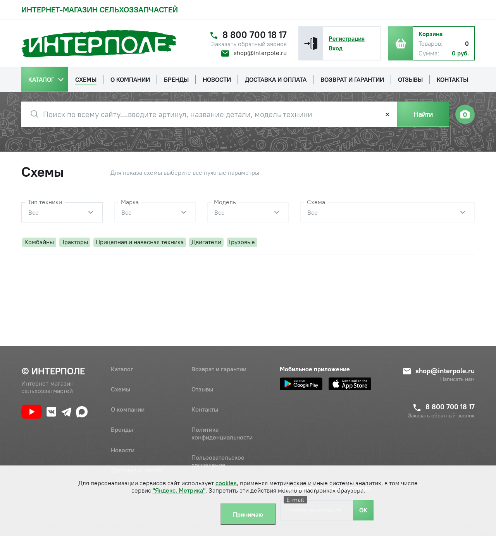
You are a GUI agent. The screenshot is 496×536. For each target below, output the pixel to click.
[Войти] (310, 43)
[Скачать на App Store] (350, 383)
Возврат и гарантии (218, 369)
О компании (128, 409)
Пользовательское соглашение (218, 461)
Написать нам (457, 379)
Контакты (204, 409)
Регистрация (347, 38)
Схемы (120, 389)
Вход (336, 48)
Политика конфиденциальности (222, 433)
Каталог (122, 369)
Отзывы (202, 389)
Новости (122, 450)
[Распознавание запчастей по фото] (465, 114)
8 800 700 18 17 (254, 34)
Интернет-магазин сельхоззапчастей (99, 9)
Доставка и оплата (137, 470)
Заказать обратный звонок (249, 44)
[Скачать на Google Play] (301, 383)
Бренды (122, 429)
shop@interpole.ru (260, 53)
